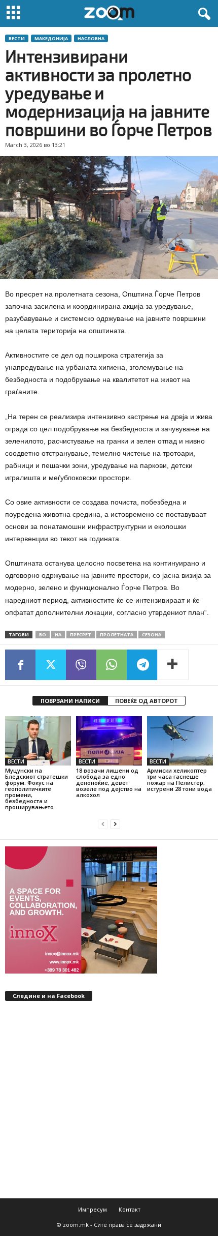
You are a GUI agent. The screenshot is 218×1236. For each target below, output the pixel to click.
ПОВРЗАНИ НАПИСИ (70, 700)
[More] (173, 665)
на (58, 634)
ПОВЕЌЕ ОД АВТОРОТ (146, 700)
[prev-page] (103, 824)
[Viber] (81, 665)
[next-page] (115, 824)
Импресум (92, 1209)
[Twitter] (50, 665)
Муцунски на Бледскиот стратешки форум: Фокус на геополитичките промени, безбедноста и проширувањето (36, 789)
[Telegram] (142, 665)
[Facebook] (20, 665)
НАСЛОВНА (91, 38)
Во (42, 634)
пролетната (116, 634)
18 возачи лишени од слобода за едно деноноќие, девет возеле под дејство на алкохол (108, 783)
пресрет (80, 634)
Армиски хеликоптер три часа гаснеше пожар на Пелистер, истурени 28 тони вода (179, 779)
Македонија (51, 38)
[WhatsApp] (111, 665)
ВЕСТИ (17, 38)
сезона (151, 634)
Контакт (129, 1209)
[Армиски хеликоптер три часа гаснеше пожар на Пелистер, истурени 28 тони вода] (180, 741)
